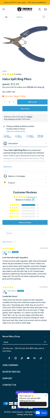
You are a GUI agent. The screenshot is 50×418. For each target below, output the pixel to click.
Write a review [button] (25, 222)
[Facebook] (9, 358)
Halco (4, 71)
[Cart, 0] (45, 9)
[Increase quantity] (13, 102)
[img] (7, 248)
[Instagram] (15, 358)
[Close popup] (46, 395)
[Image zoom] (25, 44)
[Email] (34, 358)
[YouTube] (28, 358)
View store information (15, 131)
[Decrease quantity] (5, 102)
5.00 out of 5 (31, 197)
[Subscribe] (45, 342)
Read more (7, 167)
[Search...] (44, 17)
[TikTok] (22, 358)
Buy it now (25, 109)
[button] (3, 9)
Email (6, 342)
